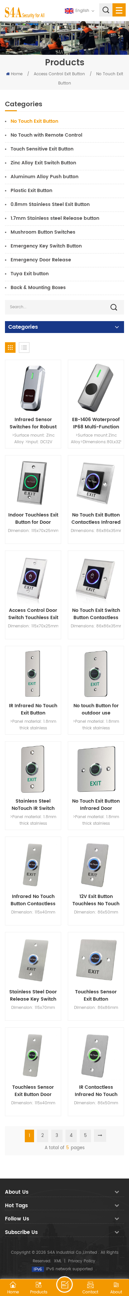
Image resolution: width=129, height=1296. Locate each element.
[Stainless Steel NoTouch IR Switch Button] (33, 769)
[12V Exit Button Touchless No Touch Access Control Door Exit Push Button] (96, 865)
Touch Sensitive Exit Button (42, 149)
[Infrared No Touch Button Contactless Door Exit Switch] (33, 865)
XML (58, 1261)
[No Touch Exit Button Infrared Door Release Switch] (96, 769)
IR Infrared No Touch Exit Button (33, 709)
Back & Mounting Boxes (38, 287)
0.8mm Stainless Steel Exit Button (50, 204)
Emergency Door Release (41, 260)
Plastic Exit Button (31, 190)
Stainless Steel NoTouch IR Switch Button (33, 805)
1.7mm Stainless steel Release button (55, 218)
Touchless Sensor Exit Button (96, 995)
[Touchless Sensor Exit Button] (96, 960)
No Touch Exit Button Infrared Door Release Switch (96, 805)
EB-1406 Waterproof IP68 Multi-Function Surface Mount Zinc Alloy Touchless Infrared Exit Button (96, 423)
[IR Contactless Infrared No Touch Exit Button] (96, 1055)
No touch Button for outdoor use (96, 709)
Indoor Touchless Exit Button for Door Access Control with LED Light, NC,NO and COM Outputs (33, 519)
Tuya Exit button (30, 274)
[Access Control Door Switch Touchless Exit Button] (33, 578)
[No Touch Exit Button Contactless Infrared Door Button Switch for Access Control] (96, 483)
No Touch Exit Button (34, 121)
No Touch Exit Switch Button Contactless (96, 614)
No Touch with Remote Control (46, 135)
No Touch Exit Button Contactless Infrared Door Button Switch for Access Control (96, 519)
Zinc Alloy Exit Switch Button (43, 163)
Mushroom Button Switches (43, 232)
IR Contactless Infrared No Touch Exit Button (96, 1091)
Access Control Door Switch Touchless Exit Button (33, 614)
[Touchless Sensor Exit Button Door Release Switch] (33, 1055)
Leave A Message (64, 1284)
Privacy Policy (81, 1261)
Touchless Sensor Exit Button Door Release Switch (33, 1091)
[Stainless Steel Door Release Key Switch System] (33, 960)
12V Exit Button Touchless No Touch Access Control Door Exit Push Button (96, 900)
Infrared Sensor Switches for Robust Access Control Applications (33, 423)
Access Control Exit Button (59, 74)
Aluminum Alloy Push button (44, 177)
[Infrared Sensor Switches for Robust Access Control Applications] (33, 388)
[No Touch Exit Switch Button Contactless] (96, 578)
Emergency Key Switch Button (46, 246)
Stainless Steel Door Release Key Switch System (33, 995)
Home (16, 74)
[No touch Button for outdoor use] (96, 674)
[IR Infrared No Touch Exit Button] (33, 674)
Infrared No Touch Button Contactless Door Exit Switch (33, 900)
